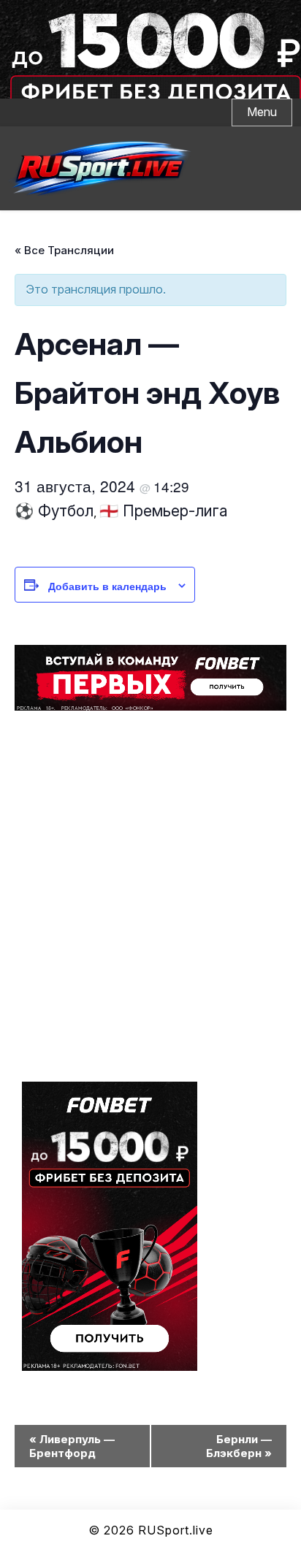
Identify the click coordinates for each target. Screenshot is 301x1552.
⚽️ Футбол (54, 511)
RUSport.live (175, 1530)
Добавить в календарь (107, 585)
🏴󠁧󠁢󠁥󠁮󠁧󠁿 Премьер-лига (163, 511)
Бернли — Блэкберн (239, 1446)
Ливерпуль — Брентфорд (72, 1446)
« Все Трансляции (64, 250)
